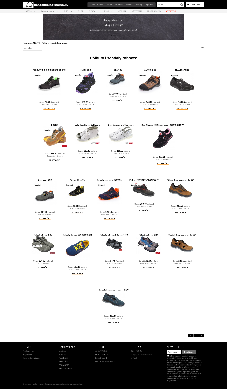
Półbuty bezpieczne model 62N (180, 180)
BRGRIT (54, 125)
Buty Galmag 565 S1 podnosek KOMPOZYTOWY (162, 125)
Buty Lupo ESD (45, 180)
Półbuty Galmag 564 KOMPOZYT (77, 235)
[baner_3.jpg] (113, 27)
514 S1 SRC (86, 70)
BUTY (37, 43)
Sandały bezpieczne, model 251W (113, 290)
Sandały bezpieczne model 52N (182, 235)
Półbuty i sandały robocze (55, 43)
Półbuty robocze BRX (148, 235)
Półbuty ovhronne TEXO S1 (109, 180)
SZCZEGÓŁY (49, 109)
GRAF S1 (118, 70)
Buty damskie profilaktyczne (121, 125)
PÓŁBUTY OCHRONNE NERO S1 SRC (49, 70)
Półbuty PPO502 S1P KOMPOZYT (144, 180)
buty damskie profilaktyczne (87, 125)
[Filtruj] (202, 47)
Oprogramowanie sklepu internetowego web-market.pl (64, 384)
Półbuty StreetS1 (77, 180)
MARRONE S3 (150, 70)
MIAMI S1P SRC (182, 70)
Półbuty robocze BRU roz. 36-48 (114, 235)
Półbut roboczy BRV (43, 235)
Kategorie (28, 43)
